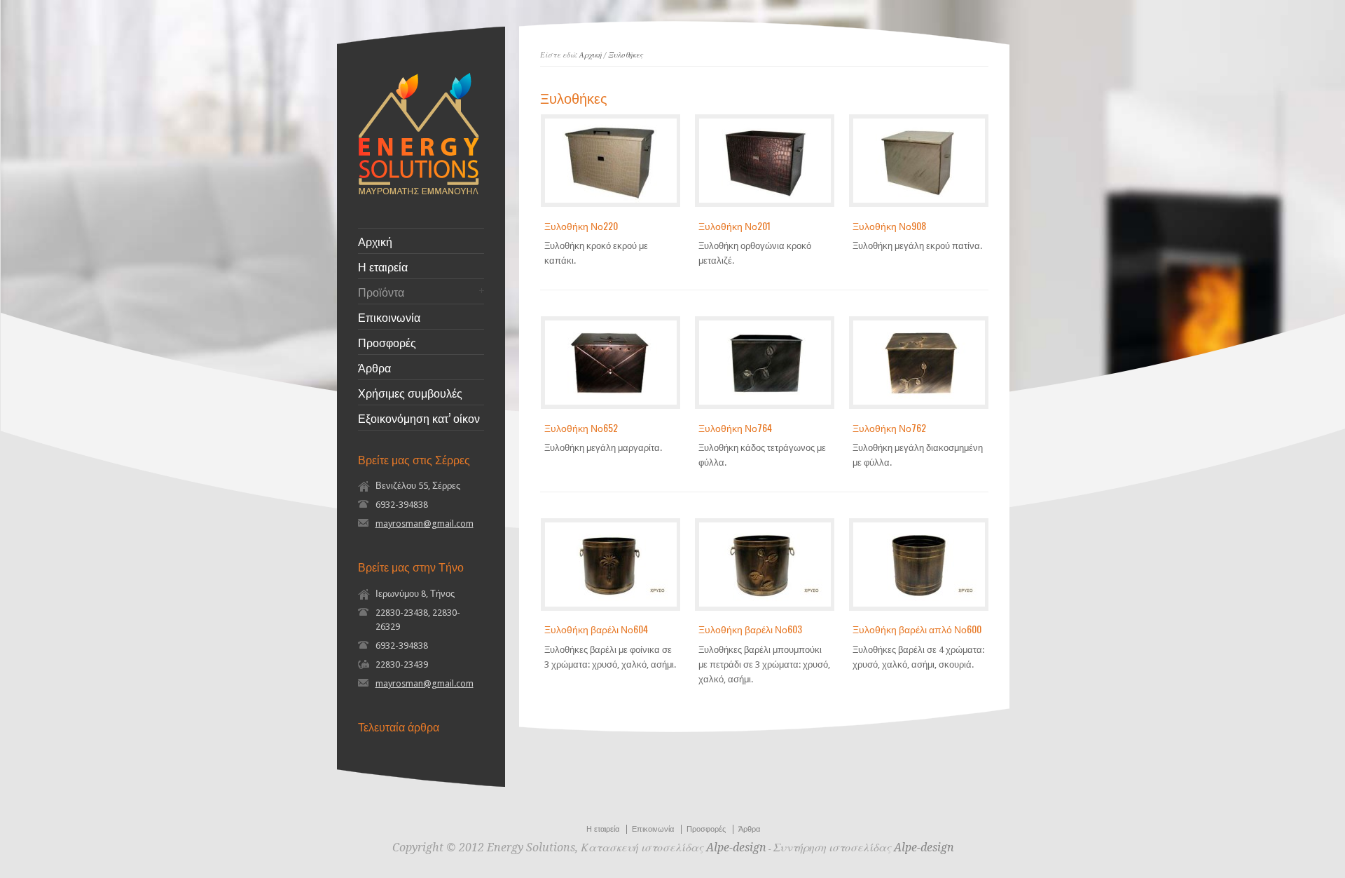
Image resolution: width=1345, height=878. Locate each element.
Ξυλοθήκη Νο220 (581, 225)
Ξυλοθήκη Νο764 (735, 427)
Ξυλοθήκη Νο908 (889, 225)
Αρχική (375, 241)
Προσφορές (387, 342)
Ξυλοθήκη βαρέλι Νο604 (596, 628)
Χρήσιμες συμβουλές (410, 392)
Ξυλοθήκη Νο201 (734, 225)
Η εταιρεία (383, 266)
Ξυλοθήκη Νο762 (889, 427)
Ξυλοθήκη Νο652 (581, 427)
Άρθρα (374, 367)
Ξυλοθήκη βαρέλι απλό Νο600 (917, 628)
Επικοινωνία (389, 317)
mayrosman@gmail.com (424, 523)
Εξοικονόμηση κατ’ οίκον (419, 418)
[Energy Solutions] (418, 192)
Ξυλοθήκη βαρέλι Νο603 (750, 628)
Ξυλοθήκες (625, 55)
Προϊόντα (381, 291)
